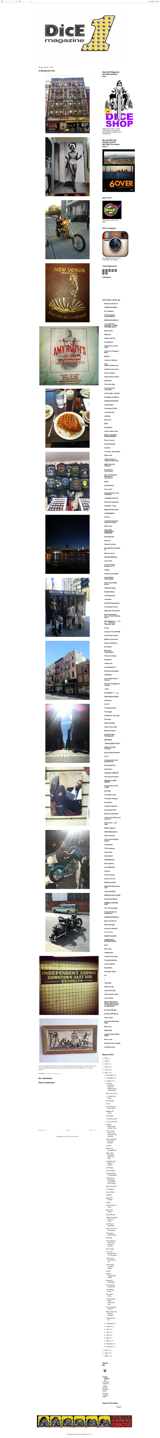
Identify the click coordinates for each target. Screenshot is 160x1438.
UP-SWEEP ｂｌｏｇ (111, 693)
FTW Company (109, 848)
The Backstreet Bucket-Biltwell (109, 315)
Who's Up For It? (111, 1093)
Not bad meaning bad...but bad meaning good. (112, 616)
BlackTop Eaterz (110, 730)
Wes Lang (107, 949)
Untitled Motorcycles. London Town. (111, 1126)
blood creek (108, 1017)
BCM (106, 423)
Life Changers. (111, 1170)
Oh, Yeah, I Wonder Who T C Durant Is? (111, 1253)
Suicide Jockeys (110, 544)
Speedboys (108, 427)
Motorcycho (108, 331)
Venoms (107, 871)
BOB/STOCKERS (110, 936)
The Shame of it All (110, 607)
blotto (106, 481)
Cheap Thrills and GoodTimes (110, 912)
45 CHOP (107, 791)
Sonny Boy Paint (110, 810)
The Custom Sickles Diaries (111, 840)
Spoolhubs (108, 968)
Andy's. (108, 1202)
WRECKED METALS (111, 320)
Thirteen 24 (108, 663)
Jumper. (108, 1145)
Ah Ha (108, 1104)
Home (68, 1130)
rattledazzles (108, 952)
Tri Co (106, 756)
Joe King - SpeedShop (112, 451)
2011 (106, 1350)
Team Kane (108, 852)
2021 (106, 1058)
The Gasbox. (110, 1189)
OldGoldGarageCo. (111, 832)
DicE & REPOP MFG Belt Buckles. (111, 1140)
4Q (105, 975)
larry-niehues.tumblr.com (111, 364)
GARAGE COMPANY (111, 773)
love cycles (108, 489)
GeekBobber (108, 342)
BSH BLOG (108, 1030)
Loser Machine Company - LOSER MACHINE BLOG (111, 325)
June (108, 1332)
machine (107, 448)
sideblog (107, 416)
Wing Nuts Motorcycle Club (112, 886)
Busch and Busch (110, 643)
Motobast (107, 334)
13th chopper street (111, 994)
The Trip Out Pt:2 (111, 1122)
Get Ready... (110, 1168)
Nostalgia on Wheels (111, 397)
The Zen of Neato (110, 656)
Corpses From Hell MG (112, 632)
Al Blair (106, 570)
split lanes (107, 700)
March (108, 1341)
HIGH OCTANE (109, 723)
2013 (106, 1070)
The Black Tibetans (111, 798)
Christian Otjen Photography (109, 735)
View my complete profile (105, 1395)
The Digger (108, 712)
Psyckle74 (108, 659)
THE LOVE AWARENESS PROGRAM (109, 531)
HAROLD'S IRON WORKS (110, 781)
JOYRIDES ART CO (111, 498)
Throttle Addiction (110, 960)
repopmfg (107, 983)
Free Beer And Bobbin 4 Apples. (111, 1163)
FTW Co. (107, 517)
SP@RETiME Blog (110, 557)
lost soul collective (110, 928)
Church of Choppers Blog (111, 351)
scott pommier (109, 412)
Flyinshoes (108, 769)
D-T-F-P (107, 704)
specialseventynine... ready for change (111, 521)
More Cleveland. (111, 1186)
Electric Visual (109, 553)
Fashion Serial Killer (111, 573)
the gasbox (108, 802)
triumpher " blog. (110, 506)
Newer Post (43, 1130)
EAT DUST (108, 647)
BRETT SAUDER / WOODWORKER (110, 435)
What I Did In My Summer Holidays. (111, 1313)
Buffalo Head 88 (110, 882)
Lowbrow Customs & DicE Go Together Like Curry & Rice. (111, 1087)
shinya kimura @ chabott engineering (111, 459)
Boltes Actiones (109, 828)
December (110, 1075)
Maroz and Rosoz (110, 921)
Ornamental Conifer (111, 635)
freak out (107, 540)
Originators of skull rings (111, 346)
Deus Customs (109, 835)
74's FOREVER (109, 867)
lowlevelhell (108, 856)
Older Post (92, 1130)
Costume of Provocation (108, 470)
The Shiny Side (109, 384)
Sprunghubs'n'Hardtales (112, 548)
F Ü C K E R (108, 932)
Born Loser (108, 1039)
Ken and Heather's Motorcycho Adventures (110, 476)
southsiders (108, 844)
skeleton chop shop (111, 369)
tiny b (106, 945)
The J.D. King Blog (111, 908)
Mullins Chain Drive (111, 639)
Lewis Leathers (109, 964)
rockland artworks (110, 806)
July (107, 1329)
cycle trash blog (110, 990)
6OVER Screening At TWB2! (111, 1275)
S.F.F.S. (106, 628)
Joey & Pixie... (110, 1192)
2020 (106, 1061)
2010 (106, 1353)
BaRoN (106, 356)
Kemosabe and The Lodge (111, 786)
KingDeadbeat (109, 592)
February (109, 1344)
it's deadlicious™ (110, 667)
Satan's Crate (109, 986)
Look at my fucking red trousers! (112, 818)
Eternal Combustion (111, 814)
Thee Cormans (109, 875)
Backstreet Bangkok (111, 671)
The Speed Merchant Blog (111, 1022)
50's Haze (107, 719)
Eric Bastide (110, 1101)
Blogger (90, 1434)
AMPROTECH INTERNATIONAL (110, 940)
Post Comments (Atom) (71, 1136)
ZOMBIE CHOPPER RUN (111, 903)
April (108, 1338)
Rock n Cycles (109, 440)
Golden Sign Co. (110, 338)
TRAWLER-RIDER (110, 307)
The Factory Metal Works (110, 583)
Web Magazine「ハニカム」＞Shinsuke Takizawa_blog (112, 622)
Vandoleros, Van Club (112, 715)
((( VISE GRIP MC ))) (111, 1014)
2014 (106, 1067)
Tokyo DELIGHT (110, 891)
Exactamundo (109, 537)
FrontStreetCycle (110, 708)
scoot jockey (108, 998)
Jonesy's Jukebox (110, 360)
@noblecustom (109, 1047)
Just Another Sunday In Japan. (110, 1266)
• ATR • (106, 689)
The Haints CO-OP (110, 408)
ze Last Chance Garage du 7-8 (109, 565)
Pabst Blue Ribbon (111, 899)
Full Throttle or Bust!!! (112, 393)
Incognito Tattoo (110, 971)
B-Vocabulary (109, 863)
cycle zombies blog (111, 431)
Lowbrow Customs (111, 956)
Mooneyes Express (111, 303)
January (109, 1346)
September (110, 1323)
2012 (106, 1072)
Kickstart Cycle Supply (112, 1043)
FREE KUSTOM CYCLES (109, 748)
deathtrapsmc (109, 485)
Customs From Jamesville (109, 388)
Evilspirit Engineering (111, 603)
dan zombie (110, 1249)
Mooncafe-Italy (109, 924)
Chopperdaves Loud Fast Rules (111, 493)
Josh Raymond (109, 595)
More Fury (107, 1026)
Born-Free (107, 420)
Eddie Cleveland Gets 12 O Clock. (111, 1219)
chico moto (108, 561)
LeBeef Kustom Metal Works (111, 1034)
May (108, 1335)
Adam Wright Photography (109, 578)
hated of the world (110, 727)
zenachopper (109, 405)
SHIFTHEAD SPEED (111, 696)
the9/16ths (108, 675)
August (108, 1326)
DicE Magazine (106, 1378)
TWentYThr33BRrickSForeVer (112, 684)
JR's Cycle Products (111, 777)
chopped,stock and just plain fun (111, 760)
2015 (106, 1064)
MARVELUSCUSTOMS (112, 895)
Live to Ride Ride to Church (111, 679)
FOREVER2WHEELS (111, 917)
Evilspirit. (109, 1195)
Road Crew (108, 455)
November (110, 1078)
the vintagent (109, 311)
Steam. (108, 1271)
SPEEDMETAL (109, 860)
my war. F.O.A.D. (110, 878)
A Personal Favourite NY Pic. (111, 1260)
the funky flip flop (110, 1010)
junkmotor (108, 380)
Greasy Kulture (109, 373)
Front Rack (109, 1116)
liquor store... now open (110, 823)
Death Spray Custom (111, 377)
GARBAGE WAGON (111, 401)
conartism (107, 599)
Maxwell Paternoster (111, 509)
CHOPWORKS (109, 513)
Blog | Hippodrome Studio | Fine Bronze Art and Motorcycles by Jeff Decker (111, 1004)
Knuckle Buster (109, 444)
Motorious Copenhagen (109, 651)
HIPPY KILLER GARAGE (109, 465)
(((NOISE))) (108, 740)
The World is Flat (110, 795)
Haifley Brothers (110, 588)
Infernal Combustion (111, 502)
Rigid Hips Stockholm (112, 610)
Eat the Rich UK (109, 765)
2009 (106, 1356)
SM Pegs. (109, 1238)
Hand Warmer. (110, 1214)
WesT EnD (108, 526)
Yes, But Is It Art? (111, 1119)
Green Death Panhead (112, 752)
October (109, 1081)
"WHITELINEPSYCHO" (112, 743)
